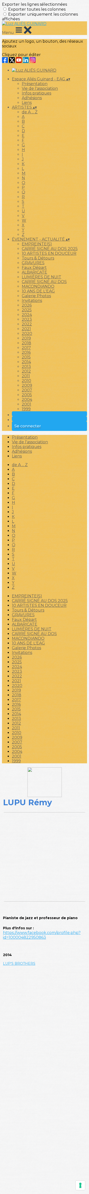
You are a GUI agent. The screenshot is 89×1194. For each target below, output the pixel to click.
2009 (27, 385)
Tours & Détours (38, 258)
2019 (26, 338)
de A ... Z (30, 112)
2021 (26, 328)
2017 (26, 347)
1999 (26, 409)
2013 (26, 366)
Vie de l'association (40, 88)
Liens (27, 102)
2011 (26, 376)
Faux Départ (34, 267)
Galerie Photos (36, 295)
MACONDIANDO (38, 286)
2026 (27, 305)
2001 (26, 404)
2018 (26, 343)
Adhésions (32, 98)
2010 (26, 380)
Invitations (32, 300)
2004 (27, 399)
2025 (27, 310)
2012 (26, 371)
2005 (27, 394)
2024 (27, 314)
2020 (27, 333)
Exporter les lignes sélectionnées (34, 4)
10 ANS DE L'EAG (38, 291)
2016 (26, 352)
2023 (27, 319)
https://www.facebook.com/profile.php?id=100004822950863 (42, 935)
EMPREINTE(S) (37, 244)
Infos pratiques (36, 93)
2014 (26, 361)
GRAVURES (33, 262)
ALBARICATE (34, 272)
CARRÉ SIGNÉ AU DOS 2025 (50, 248)
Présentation (34, 83)
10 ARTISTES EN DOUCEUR (49, 253)
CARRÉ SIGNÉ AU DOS (44, 281)
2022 (27, 324)
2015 (26, 357)
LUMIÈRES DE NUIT (41, 277)
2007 (27, 390)
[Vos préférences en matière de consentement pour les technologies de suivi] (80, 1185)
